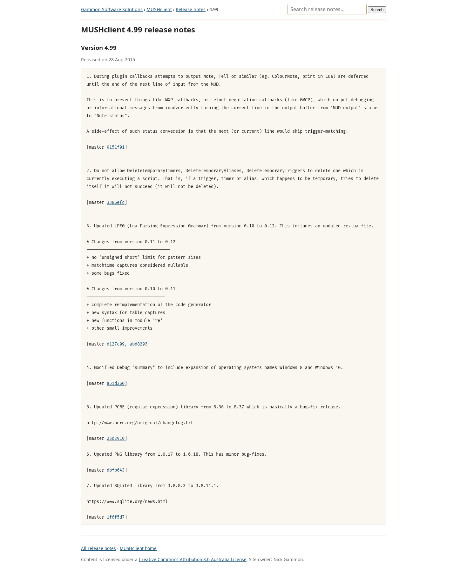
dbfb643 (116, 470)
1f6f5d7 (116, 517)
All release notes (98, 548)
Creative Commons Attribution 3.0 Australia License (193, 559)
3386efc (116, 202)
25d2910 (116, 438)
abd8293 (138, 344)
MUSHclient (159, 9)
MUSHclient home (138, 548)
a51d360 (116, 383)
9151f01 (116, 147)
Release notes (191, 9)
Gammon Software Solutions (112, 9)
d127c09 (116, 344)
